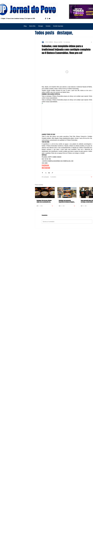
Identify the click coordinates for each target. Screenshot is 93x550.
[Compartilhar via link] (52, 172)
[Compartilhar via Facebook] (42, 172)
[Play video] (67, 72)
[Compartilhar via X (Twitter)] (45, 172)
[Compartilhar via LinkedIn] (49, 172)
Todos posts (44, 32)
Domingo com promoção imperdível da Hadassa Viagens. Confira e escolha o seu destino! (66, 201)
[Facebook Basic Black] (45, 18)
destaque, (65, 32)
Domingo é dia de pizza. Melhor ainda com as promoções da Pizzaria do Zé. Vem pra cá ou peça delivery (44, 201)
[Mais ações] (91, 42)
